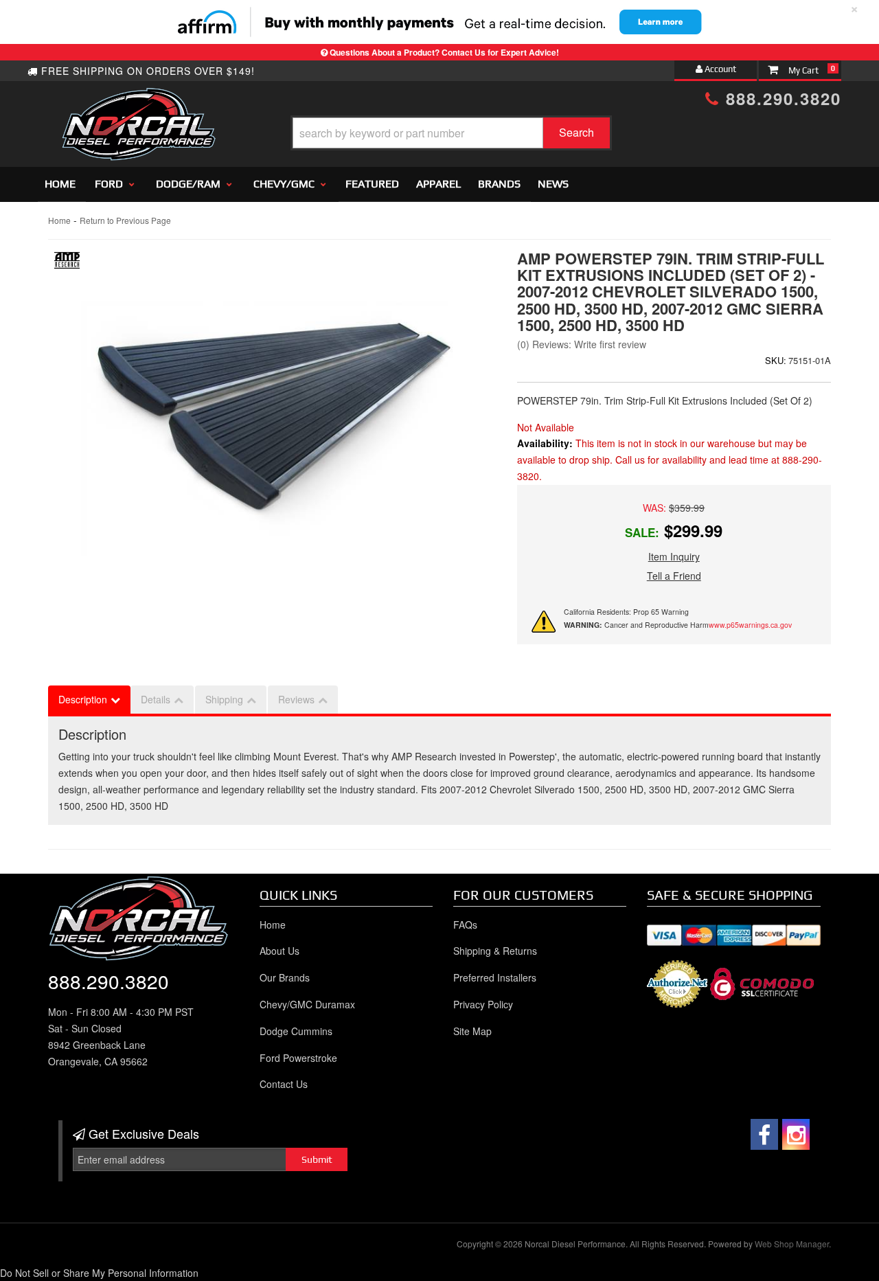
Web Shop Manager (792, 1243)
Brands (499, 183)
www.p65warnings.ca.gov (750, 625)
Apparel (438, 183)
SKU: (775, 360)
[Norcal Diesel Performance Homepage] (138, 99)
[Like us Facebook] (764, 1134)
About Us (279, 950)
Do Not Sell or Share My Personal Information (99, 1273)
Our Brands (285, 977)
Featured (372, 183)
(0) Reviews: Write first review (581, 344)
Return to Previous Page (125, 220)
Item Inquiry (674, 556)
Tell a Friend (674, 575)
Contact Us (284, 1084)
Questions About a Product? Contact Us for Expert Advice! (444, 52)
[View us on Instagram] (796, 1134)
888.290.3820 (780, 98)
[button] (451, 132)
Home (60, 183)
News (553, 183)
